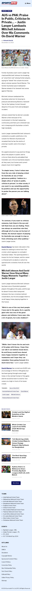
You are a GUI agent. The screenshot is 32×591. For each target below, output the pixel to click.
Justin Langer (5, 394)
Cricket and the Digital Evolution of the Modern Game (21, 414)
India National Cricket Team (11, 497)
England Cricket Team (9, 505)
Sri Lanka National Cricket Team (12, 516)
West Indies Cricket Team (11, 518)
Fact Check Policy (7, 571)
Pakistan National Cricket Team (10, 397)
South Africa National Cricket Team (13, 514)
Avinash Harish (8, 40)
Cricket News (6, 11)
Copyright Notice (7, 556)
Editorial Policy (6, 574)
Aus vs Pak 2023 (14, 388)
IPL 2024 (6, 534)
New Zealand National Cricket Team (13, 510)
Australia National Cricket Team (10, 391)
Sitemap (4, 580)
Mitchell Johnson (15, 394)
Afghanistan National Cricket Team (13, 499)
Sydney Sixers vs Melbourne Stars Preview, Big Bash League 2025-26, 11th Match (21, 471)
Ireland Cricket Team (9, 507)
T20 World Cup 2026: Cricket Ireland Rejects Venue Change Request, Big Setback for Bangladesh (21, 443)
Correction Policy (7, 565)
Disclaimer (5, 552)
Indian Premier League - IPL (11, 532)
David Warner (24, 391)
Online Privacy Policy (8, 577)
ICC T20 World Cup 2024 (10, 536)
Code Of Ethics (6, 562)
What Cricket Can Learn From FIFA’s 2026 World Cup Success (19, 428)
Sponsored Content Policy (9, 559)
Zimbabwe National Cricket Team (13, 520)
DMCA (4, 549)
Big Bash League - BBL (10, 530)
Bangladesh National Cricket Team (13, 503)
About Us (4, 546)
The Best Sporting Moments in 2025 (19, 456)
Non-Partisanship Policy (9, 568)
